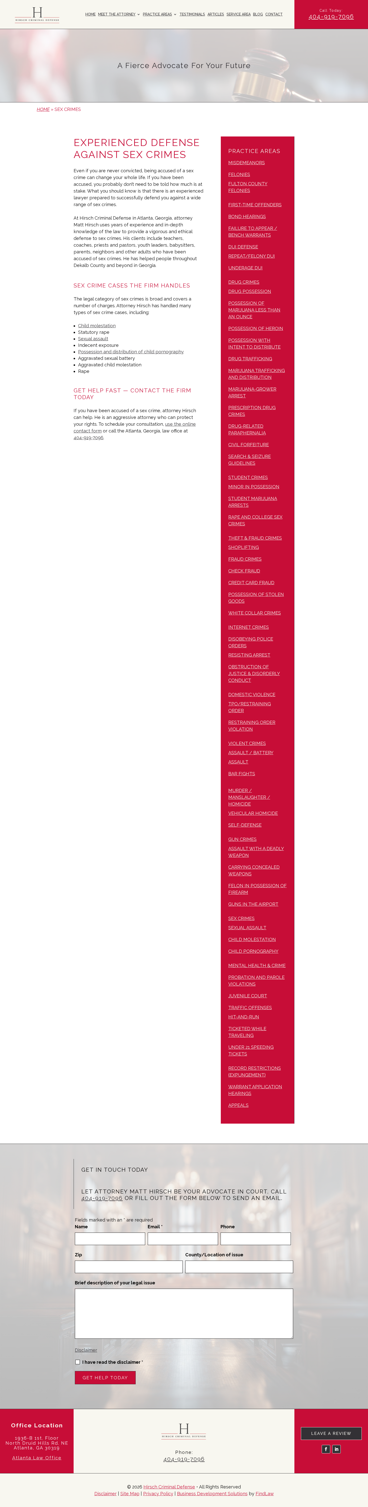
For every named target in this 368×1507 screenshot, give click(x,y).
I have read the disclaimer (112, 1362)
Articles (216, 14)
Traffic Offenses (250, 1007)
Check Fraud (244, 570)
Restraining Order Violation (251, 726)
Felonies (239, 174)
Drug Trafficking (250, 358)
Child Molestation (252, 939)
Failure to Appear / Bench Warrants (252, 232)
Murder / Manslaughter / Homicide (249, 797)
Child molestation (97, 325)
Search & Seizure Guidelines (249, 460)
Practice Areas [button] (157, 14)
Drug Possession (249, 291)
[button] (363, 1471)
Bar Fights (241, 773)
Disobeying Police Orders (250, 642)
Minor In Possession (253, 486)
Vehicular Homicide (253, 813)
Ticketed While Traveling (247, 1032)
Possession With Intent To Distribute (254, 344)
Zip (78, 1254)
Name (81, 1226)
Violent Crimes (247, 743)
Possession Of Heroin (255, 328)
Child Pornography (253, 951)
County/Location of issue (214, 1254)
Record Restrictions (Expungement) (254, 1072)
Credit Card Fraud (251, 582)
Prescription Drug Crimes (252, 411)
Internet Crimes (248, 627)
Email (155, 1226)
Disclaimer (86, 1350)
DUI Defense (243, 246)
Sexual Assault (247, 927)
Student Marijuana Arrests (252, 502)
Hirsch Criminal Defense (169, 1486)
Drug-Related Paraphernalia (247, 429)
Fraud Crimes (245, 559)
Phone (228, 1226)
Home (90, 14)
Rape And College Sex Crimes (255, 520)
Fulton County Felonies (247, 187)
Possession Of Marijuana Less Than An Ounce (254, 309)
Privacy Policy (158, 1493)
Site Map (129, 1493)
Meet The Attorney (116, 14)
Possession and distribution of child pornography (131, 351)
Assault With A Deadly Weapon (256, 852)
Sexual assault (93, 338)
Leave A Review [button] (331, 1433)
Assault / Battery (250, 752)
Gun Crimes (242, 839)
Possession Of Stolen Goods (256, 598)
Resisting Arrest (249, 655)
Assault (238, 762)
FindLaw (265, 1493)
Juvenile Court (247, 995)
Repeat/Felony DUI (251, 256)
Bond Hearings (247, 216)
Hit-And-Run (243, 1016)
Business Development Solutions (212, 1493)
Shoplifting (243, 547)
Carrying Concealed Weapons (254, 870)
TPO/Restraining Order (249, 707)
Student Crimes (248, 477)
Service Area (239, 14)
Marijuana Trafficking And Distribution (256, 374)
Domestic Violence (251, 694)
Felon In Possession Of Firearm (257, 889)
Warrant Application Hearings (255, 1090)
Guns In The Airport (253, 904)
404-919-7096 (331, 16)
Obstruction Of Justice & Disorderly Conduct (254, 673)
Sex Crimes (241, 918)
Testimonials (192, 14)
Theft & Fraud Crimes (255, 538)
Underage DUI (245, 267)
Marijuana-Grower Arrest (252, 392)
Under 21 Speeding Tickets (251, 1050)
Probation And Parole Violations (256, 981)
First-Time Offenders (255, 204)
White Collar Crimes (254, 613)
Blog (258, 14)
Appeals (238, 1105)
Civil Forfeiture (248, 444)
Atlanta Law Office (37, 1457)
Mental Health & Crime (257, 965)
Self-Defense (245, 825)
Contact (274, 14)
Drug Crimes (243, 282)
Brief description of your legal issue (115, 1282)
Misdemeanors (246, 162)
